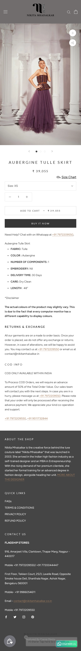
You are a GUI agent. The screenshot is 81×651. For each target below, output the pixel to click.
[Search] (69, 12)
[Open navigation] (5, 11)
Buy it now (40, 223)
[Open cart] (75, 12)
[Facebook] (6, 616)
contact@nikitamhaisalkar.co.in (33, 601)
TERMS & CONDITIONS (19, 507)
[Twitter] (15, 616)
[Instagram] (23, 616)
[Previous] (29, 151)
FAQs (8, 501)
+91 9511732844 (37, 418)
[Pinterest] (32, 616)
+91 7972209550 (62, 234)
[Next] (52, 151)
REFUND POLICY (15, 520)
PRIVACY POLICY (15, 514)
